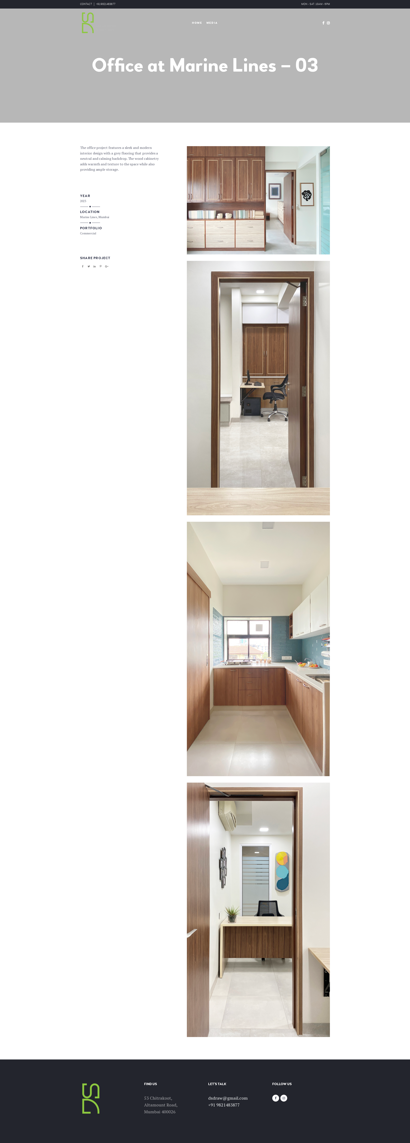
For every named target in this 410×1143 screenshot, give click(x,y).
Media (212, 23)
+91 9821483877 (105, 4)
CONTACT (86, 4)
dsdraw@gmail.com (228, 1098)
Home (197, 23)
